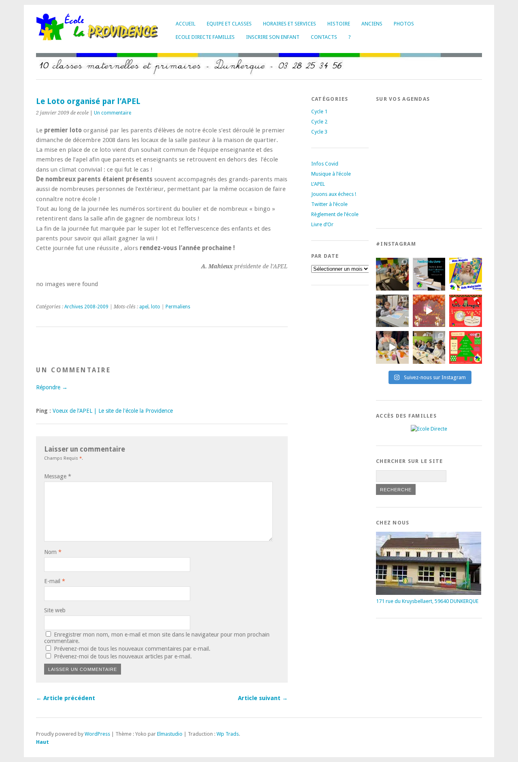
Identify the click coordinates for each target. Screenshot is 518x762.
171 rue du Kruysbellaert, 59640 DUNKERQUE (427, 601)
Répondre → (52, 387)
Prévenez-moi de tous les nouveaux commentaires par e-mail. (132, 648)
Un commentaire (112, 113)
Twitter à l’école (329, 204)
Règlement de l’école (335, 214)
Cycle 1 (319, 111)
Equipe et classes (229, 24)
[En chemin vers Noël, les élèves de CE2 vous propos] (465, 311)
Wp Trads (228, 734)
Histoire (338, 24)
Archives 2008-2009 (86, 307)
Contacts (324, 37)
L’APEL (318, 184)
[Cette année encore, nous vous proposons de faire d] (465, 347)
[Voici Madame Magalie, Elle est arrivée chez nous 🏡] (465, 274)
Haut (42, 742)
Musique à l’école (331, 174)
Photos (404, 24)
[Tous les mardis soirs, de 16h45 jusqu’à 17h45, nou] (392, 274)
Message (57, 476)
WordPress (97, 734)
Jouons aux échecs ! (333, 194)
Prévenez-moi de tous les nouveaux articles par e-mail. (123, 656)
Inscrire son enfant (272, 37)
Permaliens (178, 307)
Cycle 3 (319, 132)
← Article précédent (65, 698)
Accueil (185, 24)
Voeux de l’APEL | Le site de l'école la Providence (113, 411)
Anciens (371, 24)
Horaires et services (289, 24)
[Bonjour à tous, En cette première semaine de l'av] (429, 311)
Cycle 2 (319, 122)
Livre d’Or (322, 224)
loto (155, 307)
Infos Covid (324, 164)
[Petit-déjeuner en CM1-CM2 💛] (392, 347)
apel (144, 307)
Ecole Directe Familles (205, 37)
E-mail (54, 581)
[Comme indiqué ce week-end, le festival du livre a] (429, 274)
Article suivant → (263, 698)
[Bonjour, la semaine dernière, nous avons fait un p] (429, 347)
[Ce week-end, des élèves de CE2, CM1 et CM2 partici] (392, 311)
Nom (53, 552)
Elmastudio (170, 734)
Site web (55, 610)
